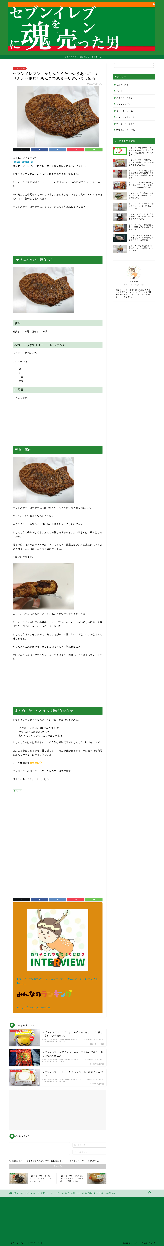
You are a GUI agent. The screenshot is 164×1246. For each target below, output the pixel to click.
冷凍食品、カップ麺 (125, 130)
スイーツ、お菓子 (19, 68)
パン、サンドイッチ (125, 117)
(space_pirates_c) (23, 162)
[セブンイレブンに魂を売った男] (81, 48)
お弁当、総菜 (122, 84)
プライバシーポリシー (18, 1243)
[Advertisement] (57, 232)
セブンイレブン (123, 104)
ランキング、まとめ (125, 124)
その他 (119, 91)
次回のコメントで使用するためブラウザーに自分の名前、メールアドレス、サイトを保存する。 (56, 1161)
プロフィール (35, 1243)
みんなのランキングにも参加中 (33, 1007)
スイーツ (18, 791)
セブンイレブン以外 (125, 111)
